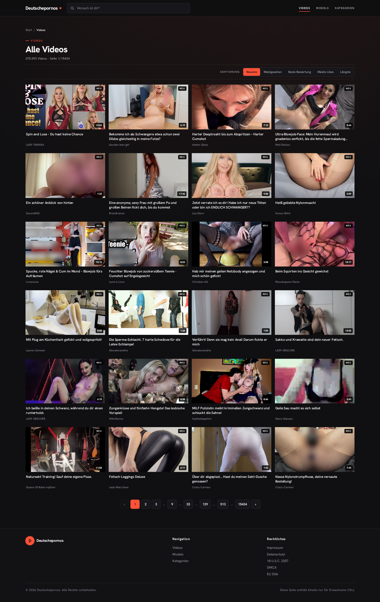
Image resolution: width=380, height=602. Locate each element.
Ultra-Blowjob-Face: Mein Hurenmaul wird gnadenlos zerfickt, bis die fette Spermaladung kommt (310, 136)
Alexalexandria (118, 350)
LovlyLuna (32, 282)
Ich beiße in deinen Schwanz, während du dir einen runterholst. (64, 410)
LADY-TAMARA (35, 145)
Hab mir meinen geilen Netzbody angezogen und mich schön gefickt (228, 273)
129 (205, 504)
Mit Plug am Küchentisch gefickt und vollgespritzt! (64, 339)
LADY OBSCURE (285, 350)
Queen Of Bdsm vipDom (40, 487)
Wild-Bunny (116, 419)
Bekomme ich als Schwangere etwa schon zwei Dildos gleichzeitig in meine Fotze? (144, 136)
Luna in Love (116, 282)
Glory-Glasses (284, 419)
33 (188, 504)
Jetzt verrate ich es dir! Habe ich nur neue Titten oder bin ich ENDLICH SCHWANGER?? (229, 205)
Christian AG (200, 282)
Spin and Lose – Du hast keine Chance (54, 134)
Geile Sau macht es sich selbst (297, 408)
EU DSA (272, 574)
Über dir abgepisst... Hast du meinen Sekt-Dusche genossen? (229, 479)
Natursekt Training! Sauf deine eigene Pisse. (59, 476)
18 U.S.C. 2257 (277, 561)
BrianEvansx (117, 213)
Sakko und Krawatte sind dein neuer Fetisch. (309, 339)
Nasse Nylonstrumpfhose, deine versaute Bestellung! (306, 479)
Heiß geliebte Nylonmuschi (295, 202)
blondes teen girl (119, 145)
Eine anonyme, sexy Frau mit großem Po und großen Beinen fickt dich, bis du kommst (143, 205)
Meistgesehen (273, 72)
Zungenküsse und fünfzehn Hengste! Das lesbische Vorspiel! (147, 410)
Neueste (251, 72)
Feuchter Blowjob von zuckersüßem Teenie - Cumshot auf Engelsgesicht (142, 273)
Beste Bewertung (299, 72)
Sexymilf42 (33, 213)
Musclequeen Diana (287, 282)
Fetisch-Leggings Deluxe (127, 476)
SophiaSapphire (202, 419)
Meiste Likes (326, 72)
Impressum (275, 548)
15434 (242, 504)
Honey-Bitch (282, 213)
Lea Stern (198, 213)
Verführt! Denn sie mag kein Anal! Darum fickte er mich (229, 341)
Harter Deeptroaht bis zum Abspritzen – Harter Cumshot (227, 136)
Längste (345, 72)
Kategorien (344, 8)
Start (29, 30)
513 (223, 504)
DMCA (272, 567)
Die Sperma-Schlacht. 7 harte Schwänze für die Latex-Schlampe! (144, 341)
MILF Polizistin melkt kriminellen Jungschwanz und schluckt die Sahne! (231, 410)
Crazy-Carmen (201, 487)
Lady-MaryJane (119, 487)
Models (322, 8)
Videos (304, 8)
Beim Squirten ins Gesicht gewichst (302, 271)
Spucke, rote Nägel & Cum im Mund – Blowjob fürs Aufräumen (64, 273)
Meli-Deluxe (282, 145)
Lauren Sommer (35, 350)
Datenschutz (276, 554)
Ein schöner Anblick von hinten (49, 202)
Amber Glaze (200, 145)
